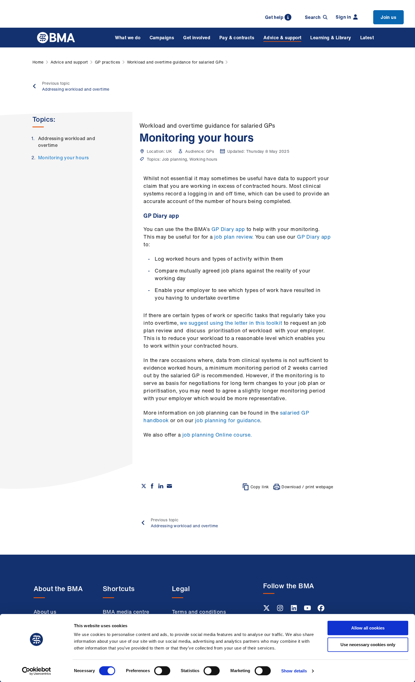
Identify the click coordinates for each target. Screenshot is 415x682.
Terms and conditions (199, 611)
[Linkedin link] (294, 609)
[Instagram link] (281, 609)
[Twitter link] (267, 609)
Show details (294, 670)
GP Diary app (228, 229)
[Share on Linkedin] (160, 486)
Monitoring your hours (63, 157)
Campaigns (162, 37)
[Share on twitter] (143, 486)
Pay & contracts (236, 37)
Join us (388, 17)
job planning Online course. (217, 434)
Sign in (343, 17)
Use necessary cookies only (367, 644)
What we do (128, 37)
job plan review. (233, 236)
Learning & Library (330, 37)
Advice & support (282, 37)
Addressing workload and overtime (66, 142)
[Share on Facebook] (152, 486)
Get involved (196, 37)
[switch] (162, 670)
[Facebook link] (321, 609)
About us (45, 611)
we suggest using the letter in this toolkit (231, 322)
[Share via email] (169, 486)
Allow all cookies (368, 628)
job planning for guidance (227, 420)
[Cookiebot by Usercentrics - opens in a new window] (36, 671)
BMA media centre (126, 611)
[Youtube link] (308, 609)
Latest (367, 37)
